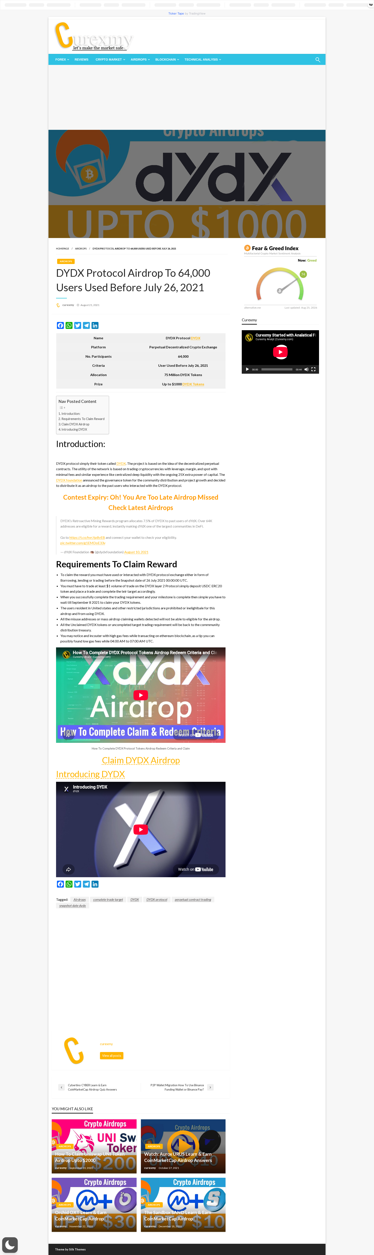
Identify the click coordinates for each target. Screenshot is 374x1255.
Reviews (81, 59)
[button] (10, 1245)
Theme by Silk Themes (70, 1249)
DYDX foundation (69, 480)
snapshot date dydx (72, 905)
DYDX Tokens (193, 384)
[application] (280, 352)
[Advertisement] (187, 97)
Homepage (62, 248)
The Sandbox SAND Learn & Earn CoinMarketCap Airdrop (177, 1215)
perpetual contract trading (193, 899)
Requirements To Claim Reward (83, 419)
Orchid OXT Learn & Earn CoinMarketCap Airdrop (80, 1215)
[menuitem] (61, 59)
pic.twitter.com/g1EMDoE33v (82, 543)
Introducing (79, 774)
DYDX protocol (157, 899)
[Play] (247, 369)
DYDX (195, 338)
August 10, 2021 (136, 552)
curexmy (68, 305)
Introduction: (70, 413)
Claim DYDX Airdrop (75, 424)
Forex (60, 59)
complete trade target (108, 899)
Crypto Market (109, 59)
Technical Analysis (201, 59)
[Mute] (306, 369)
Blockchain (165, 59)
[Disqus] (141, 962)
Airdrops (139, 59)
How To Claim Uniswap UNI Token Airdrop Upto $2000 (90, 1157)
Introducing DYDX (74, 429)
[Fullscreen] (313, 369)
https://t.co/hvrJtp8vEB (87, 537)
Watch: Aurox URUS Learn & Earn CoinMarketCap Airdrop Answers (178, 1157)
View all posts (111, 1055)
